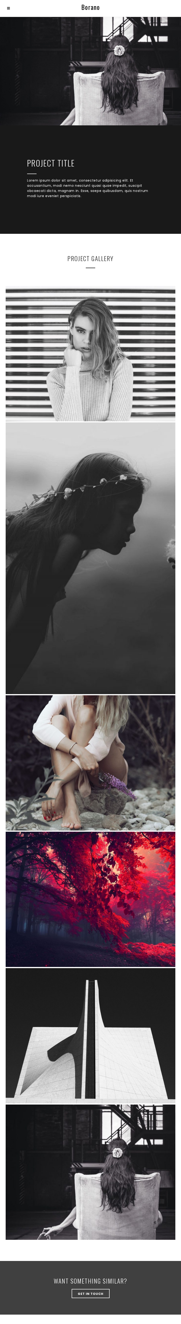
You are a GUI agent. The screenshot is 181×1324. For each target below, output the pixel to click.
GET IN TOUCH (90, 1294)
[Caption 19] (90, 763)
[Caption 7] (90, 1172)
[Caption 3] (90, 353)
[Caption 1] (90, 899)
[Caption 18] (90, 558)
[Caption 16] (90, 1035)
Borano (90, 7)
